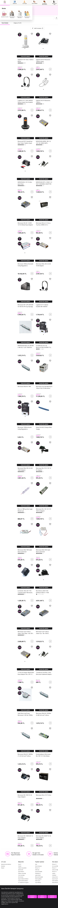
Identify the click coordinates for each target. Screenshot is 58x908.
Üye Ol (19, 864)
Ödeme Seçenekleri (22, 868)
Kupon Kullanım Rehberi (23, 878)
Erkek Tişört (37, 880)
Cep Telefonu (38, 882)
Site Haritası (20, 877)
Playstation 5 (38, 873)
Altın (36, 864)
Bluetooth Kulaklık (39, 877)
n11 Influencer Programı (23, 882)
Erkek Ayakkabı (38, 878)
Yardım (19, 866)
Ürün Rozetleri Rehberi (23, 880)
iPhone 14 (37, 868)
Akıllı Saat (37, 869)
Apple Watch (38, 875)
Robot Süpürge (38, 866)
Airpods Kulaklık (38, 871)
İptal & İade (20, 869)
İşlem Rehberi (21, 871)
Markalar (3, 866)
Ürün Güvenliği (21, 875)
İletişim (2, 868)
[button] (25, 48)
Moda (4, 8)
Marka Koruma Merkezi (6, 864)
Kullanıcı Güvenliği (22, 873)
